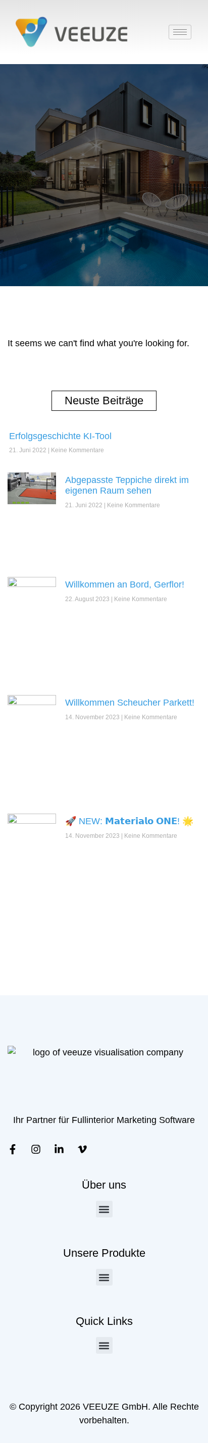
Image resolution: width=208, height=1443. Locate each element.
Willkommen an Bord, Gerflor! (124, 584)
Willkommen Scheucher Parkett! (129, 703)
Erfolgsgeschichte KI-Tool (60, 436)
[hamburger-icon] (180, 32)
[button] (104, 1209)
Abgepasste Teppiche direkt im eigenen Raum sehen (127, 485)
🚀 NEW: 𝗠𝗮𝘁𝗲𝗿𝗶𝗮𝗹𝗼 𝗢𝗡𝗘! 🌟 (129, 821)
